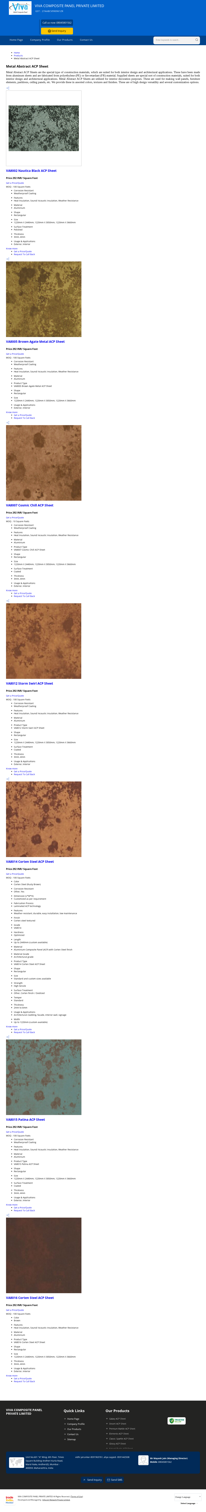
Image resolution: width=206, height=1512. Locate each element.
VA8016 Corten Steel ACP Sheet (30, 1298)
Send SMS (116, 1479)
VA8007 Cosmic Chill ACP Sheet (29, 505)
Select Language (188, 1503)
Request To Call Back (24, 254)
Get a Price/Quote (15, 183)
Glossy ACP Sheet (117, 1443)
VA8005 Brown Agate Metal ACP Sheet (35, 341)
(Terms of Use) (76, 1496)
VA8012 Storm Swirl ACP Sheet (29, 683)
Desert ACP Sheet (117, 1423)
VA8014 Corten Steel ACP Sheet (30, 861)
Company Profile (40, 39)
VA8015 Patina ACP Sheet (25, 1119)
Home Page (16, 39)
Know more (11, 248)
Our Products (65, 39)
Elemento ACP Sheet (119, 1433)
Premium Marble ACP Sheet (122, 1428)
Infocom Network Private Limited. (56, 1500)
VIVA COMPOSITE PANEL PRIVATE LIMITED (69, 8)
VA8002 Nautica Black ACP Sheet (31, 171)
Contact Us (86, 39)
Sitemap (71, 1439)
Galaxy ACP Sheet (117, 1418)
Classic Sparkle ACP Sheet (121, 1438)
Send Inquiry (58, 30)
